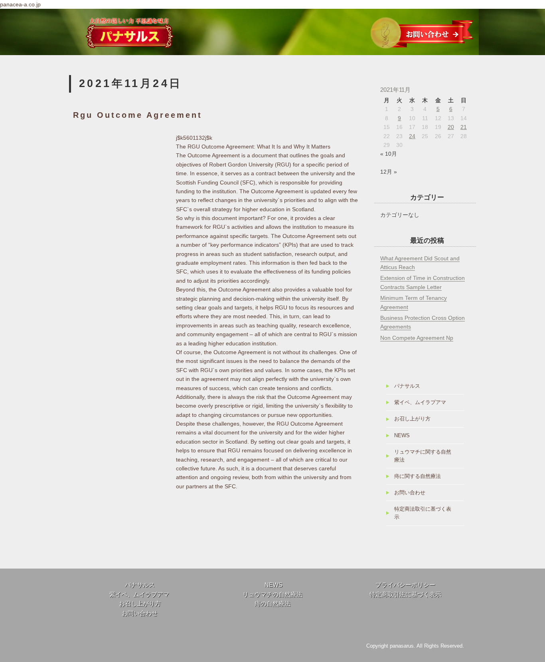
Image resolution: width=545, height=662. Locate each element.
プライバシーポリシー (405, 585)
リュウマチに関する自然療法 (422, 456)
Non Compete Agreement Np (416, 338)
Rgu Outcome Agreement (137, 115)
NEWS (402, 435)
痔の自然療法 (272, 604)
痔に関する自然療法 (417, 476)
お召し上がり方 (412, 419)
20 (451, 127)
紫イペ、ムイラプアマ (420, 402)
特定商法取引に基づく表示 (422, 513)
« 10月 (388, 154)
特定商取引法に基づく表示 (405, 594)
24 (412, 136)
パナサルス (407, 386)
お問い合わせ (409, 493)
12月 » (388, 171)
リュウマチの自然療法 (272, 594)
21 (463, 127)
